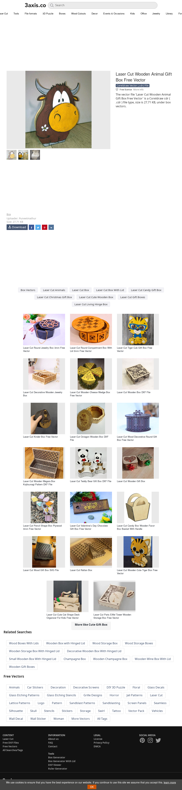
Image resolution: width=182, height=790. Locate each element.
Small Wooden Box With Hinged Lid (32, 659)
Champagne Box (75, 659)
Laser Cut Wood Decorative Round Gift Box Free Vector (137, 438)
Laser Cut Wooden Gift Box (131, 481)
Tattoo (116, 711)
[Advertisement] (91, 45)
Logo (41, 703)
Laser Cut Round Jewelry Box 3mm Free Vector (44, 349)
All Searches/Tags (13, 750)
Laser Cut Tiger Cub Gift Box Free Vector (134, 349)
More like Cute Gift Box (91, 625)
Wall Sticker (38, 719)
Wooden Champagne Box (110, 659)
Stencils (49, 711)
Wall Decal (16, 719)
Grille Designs (93, 695)
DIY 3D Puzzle (116, 687)
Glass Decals (156, 687)
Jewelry (156, 13)
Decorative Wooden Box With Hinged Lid (94, 651)
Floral (136, 687)
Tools (16, 13)
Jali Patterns (135, 695)
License (98, 739)
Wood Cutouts (78, 13)
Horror (114, 695)
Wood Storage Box (104, 643)
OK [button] (92, 787)
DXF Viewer (54, 765)
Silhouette (16, 711)
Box (9, 214)
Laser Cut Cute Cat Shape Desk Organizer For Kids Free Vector (63, 616)
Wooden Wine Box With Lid (153, 659)
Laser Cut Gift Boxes (132, 297)
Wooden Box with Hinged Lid (65, 643)
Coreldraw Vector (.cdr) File (133, 85)
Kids (132, 13)
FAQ (50, 742)
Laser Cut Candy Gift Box (146, 290)
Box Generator (56, 757)
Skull (33, 711)
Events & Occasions (114, 13)
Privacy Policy (101, 742)
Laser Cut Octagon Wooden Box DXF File (89, 438)
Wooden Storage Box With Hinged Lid (34, 651)
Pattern (57, 703)
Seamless (160, 703)
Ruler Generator (57, 768)
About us (53, 739)
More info (138, 89)
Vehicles (157, 711)
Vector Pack (136, 711)
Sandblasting (111, 703)
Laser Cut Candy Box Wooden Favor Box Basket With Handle (136, 527)
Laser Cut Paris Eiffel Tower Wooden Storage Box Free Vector (112, 616)
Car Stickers (35, 687)
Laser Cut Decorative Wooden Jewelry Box (42, 393)
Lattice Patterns (19, 703)
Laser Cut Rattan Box (81, 570)
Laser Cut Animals (54, 290)
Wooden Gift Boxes (22, 667)
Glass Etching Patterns (24, 695)
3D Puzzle (48, 13)
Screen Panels (137, 703)
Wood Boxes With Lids (24, 643)
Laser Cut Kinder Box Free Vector (40, 436)
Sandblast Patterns (82, 703)
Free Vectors (10, 746)
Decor (95, 13)
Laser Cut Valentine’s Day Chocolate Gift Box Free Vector (89, 527)
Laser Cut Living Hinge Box (91, 304)
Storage (85, 711)
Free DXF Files (11, 742)
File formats (31, 13)
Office (144, 13)
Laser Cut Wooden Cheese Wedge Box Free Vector (90, 393)
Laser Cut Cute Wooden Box (96, 297)
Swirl (101, 711)
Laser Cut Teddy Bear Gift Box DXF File (90, 481)
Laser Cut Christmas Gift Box (54, 297)
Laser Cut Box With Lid (110, 290)
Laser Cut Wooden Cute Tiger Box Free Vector (137, 571)
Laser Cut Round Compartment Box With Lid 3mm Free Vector (91, 349)
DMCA (97, 746)
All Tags (102, 719)
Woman (58, 719)
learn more (170, 782)
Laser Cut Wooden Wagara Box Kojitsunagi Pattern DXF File (39, 482)
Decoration (58, 687)
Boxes (62, 13)
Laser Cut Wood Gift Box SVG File (41, 570)
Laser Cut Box (80, 290)
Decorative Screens (86, 687)
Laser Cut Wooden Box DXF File (133, 392)
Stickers (67, 711)
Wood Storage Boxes (139, 643)
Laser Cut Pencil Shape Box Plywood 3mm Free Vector (42, 527)
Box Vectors (28, 290)
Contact (52, 746)
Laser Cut (156, 695)
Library (169, 13)
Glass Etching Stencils (61, 695)
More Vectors (80, 719)
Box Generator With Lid (61, 761)
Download (19, 227)
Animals (14, 687)
